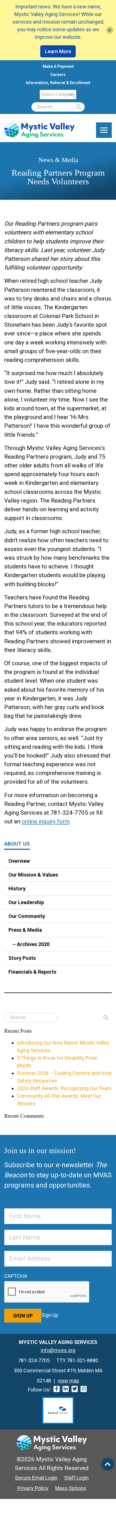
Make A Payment (58, 66)
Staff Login (76, 1478)
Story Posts (22, 958)
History (17, 888)
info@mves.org (58, 1350)
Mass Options (70, 1488)
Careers (58, 74)
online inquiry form (46, 821)
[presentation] (47, 1292)
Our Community (26, 916)
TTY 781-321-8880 (77, 1360)
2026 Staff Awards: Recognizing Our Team (64, 1088)
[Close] (109, 30)
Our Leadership (26, 902)
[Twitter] (75, 1389)
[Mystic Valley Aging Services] (39, 130)
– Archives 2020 (31, 944)
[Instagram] (84, 1389)
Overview (19, 861)
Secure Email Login (36, 1478)
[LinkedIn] (66, 1389)
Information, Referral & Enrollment (58, 82)
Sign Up (23, 1316)
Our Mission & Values (33, 875)
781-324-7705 (34, 1360)
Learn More (58, 51)
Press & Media (25, 930)
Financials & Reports (32, 972)
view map (68, 1381)
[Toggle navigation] (104, 130)
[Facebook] (56, 1389)
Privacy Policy (32, 1488)
